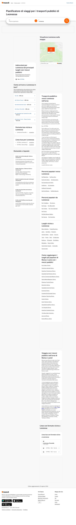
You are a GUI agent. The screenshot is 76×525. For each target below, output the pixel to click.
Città (56, 502)
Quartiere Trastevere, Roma (48, 271)
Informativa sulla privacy (17, 509)
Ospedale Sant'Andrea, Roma (49, 273)
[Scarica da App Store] (18, 500)
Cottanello (54, 246)
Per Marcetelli (51, 205)
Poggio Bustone (53, 229)
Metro (43, 408)
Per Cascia (44, 217)
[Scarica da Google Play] (7, 500)
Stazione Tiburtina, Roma (48, 296)
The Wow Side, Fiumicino (48, 313)
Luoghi (56, 496)
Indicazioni (57, 504)
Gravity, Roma (45, 299)
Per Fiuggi (44, 205)
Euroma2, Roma (45, 290)
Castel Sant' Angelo (46, 246)
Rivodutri (54, 231)
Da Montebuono (54, 191)
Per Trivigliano (45, 203)
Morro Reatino (45, 229)
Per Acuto (52, 203)
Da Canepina (51, 185)
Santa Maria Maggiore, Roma (49, 279)
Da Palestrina (45, 177)
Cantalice (48, 231)
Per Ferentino (51, 217)
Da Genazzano (54, 179)
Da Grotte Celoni (46, 179)
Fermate (57, 500)
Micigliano (44, 243)
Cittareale (49, 240)
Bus (55, 407)
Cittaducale (56, 237)
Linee (56, 494)
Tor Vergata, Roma (46, 307)
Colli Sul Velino (45, 234)
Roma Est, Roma (46, 285)
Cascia (51, 234)
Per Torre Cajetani (53, 208)
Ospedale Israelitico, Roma (48, 304)
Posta (46, 237)
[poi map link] (51, 53)
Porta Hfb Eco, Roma (47, 318)
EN (39, 502)
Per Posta (44, 211)
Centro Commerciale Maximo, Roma (50, 276)
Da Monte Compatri (46, 188)
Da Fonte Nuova (45, 191)
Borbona (44, 240)
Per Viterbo (44, 208)
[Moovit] (5, 3)
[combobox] (21, 21)
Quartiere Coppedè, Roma (48, 310)
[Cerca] (66, 20)
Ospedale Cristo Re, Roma (48, 287)
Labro (43, 231)
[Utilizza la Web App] (7, 504)
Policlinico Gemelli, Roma (48, 268)
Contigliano (55, 240)
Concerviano (45, 248)
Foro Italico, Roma (46, 265)
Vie (55, 498)
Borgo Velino (51, 243)
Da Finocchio (53, 177)
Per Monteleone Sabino (47, 214)
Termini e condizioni (6, 509)
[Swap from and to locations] (36, 20)
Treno (58, 407)
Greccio (56, 234)
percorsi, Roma (45, 316)
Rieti (51, 237)
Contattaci (25, 509)
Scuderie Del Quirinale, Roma (48, 293)
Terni (43, 237)
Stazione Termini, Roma (47, 282)
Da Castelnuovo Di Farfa (47, 182)
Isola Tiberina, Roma (46, 302)
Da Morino (44, 185)
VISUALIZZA (31, 132)
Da (9, 19)
